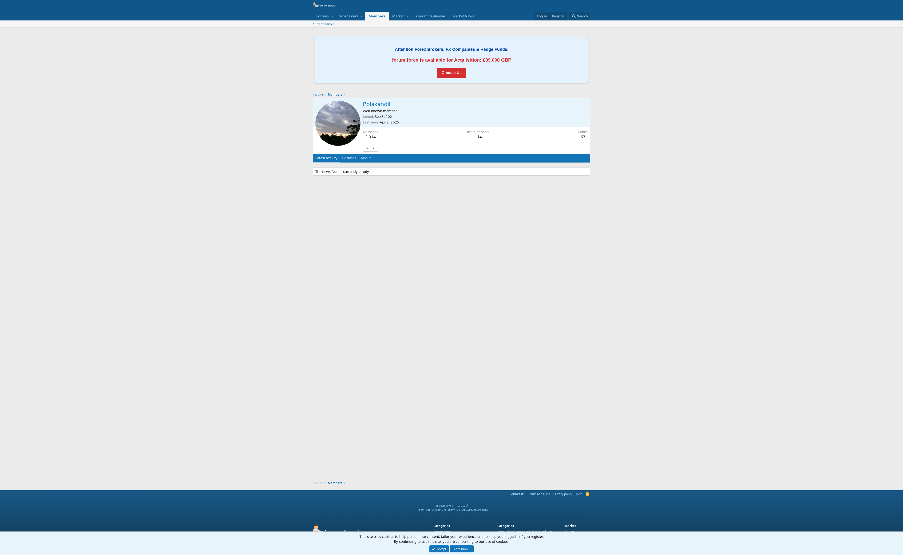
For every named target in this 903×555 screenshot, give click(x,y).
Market (398, 16)
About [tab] (366, 157)
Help (579, 494)
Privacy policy (562, 494)
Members (376, 16)
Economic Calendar (429, 16)
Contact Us (452, 73)
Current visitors (323, 24)
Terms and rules (539, 494)
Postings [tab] (349, 157)
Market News (463, 16)
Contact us (516, 494)
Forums (322, 16)
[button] (332, 16)
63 (583, 136)
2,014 (370, 136)
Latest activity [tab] (326, 157)
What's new (348, 16)
